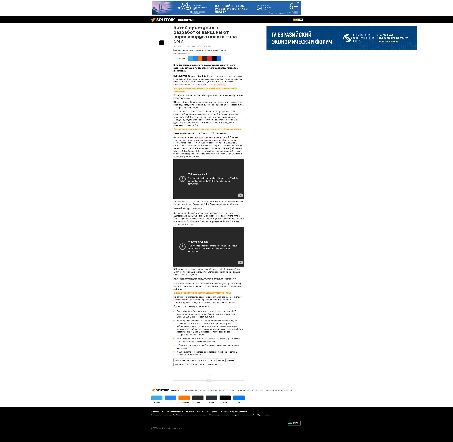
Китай (195, 364)
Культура (223, 390)
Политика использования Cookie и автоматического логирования (179, 415)
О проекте (155, 412)
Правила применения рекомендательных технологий (231, 415)
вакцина (202, 364)
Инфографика (244, 390)
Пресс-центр (257, 390)
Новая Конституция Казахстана (279, 390)
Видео (202, 390)
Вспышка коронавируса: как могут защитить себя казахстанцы (207, 129)
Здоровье (221, 360)
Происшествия (190, 390)
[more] (161, 42)
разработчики (212, 364)
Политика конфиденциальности (234, 412)
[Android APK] (294, 423)
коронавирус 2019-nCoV (182, 364)
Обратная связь (263, 415)
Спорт (232, 390)
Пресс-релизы (212, 412)
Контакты (190, 412)
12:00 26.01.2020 (180, 46)
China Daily (219, 84)
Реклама (200, 412)
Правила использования (172, 412)
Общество (230, 360)
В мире (213, 360)
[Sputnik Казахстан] (164, 23)
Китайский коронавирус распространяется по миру (191, 360)
